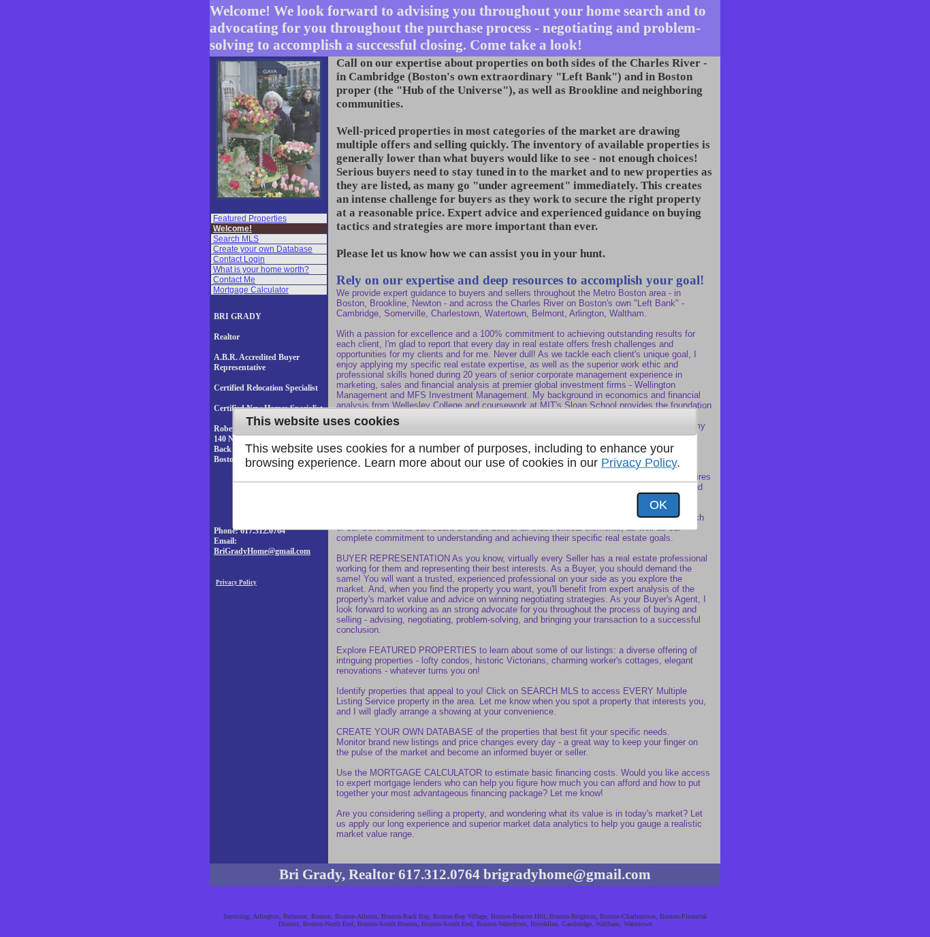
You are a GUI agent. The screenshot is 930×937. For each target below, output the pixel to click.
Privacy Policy (639, 463)
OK (658, 504)
